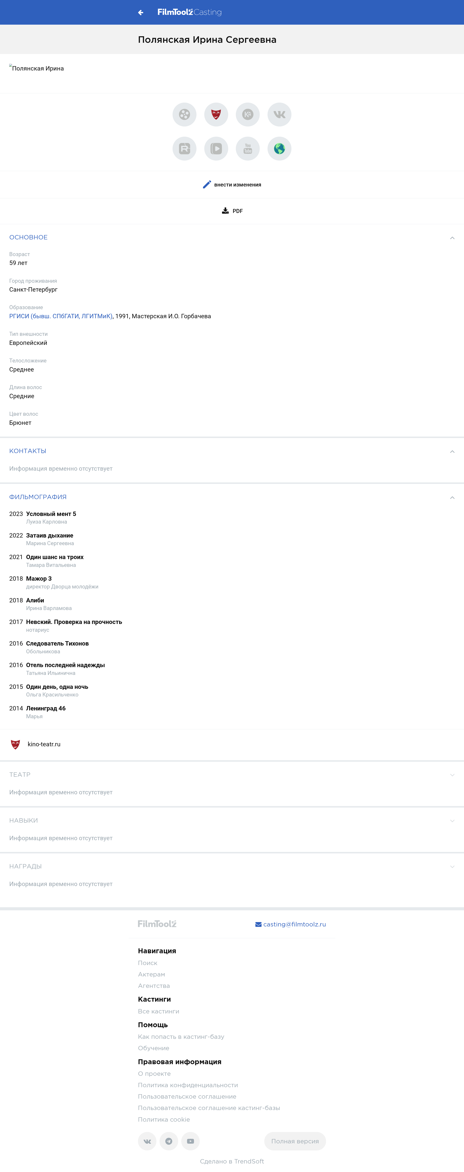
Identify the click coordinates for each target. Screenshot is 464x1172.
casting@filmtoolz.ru (294, 924)
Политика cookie (164, 1119)
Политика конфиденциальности (188, 1085)
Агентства (154, 985)
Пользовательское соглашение (187, 1096)
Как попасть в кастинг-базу (181, 1036)
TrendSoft (249, 1161)
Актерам (151, 974)
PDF (238, 211)
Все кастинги (158, 1011)
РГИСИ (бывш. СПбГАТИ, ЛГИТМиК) (61, 316)
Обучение (153, 1048)
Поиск (147, 962)
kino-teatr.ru (43, 744)
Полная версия (295, 1141)
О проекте (154, 1073)
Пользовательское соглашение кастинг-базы (209, 1107)
